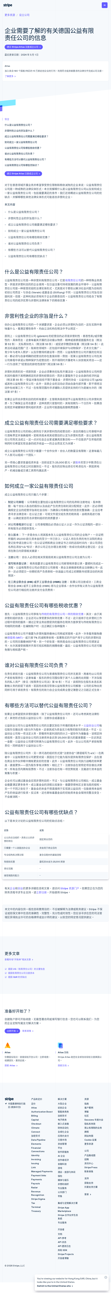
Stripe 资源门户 (69, 888)
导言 (7, 119)
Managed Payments (42, 1171)
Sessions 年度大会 (93, 1119)
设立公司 (24, 15)
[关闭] (105, 1278)
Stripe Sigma (38, 1199)
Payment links (38, 1175)
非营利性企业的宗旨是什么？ (20, 130)
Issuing (35, 1163)
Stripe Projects (66, 1254)
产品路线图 (89, 1155)
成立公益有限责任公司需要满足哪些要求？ (27, 136)
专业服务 (62, 1188)
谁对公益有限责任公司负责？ (20, 153)
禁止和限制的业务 (93, 1127)
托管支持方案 (91, 1186)
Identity (35, 1155)
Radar (34, 1187)
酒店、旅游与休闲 (66, 1172)
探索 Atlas (10, 1065)
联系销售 (26, 1030)
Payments (36, 1179)
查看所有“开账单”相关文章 (18, 959)
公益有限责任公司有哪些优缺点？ (22, 165)
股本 (78, 462)
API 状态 (62, 1242)
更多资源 (10, 15)
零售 (60, 1196)
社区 (86, 1115)
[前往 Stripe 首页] (8, 1099)
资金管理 (62, 1143)
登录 (86, 1194)
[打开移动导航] (105, 5)
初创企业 (62, 1107)
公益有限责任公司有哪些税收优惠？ (23, 147)
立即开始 (11, 1030)
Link (33, 1167)
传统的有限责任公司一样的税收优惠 (62, 614)
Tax (33, 1203)
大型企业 (62, 1103)
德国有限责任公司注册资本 (21, 972)
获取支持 (88, 1182)
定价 (33, 1103)
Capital (35, 1119)
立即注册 (41, 892)
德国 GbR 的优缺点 (17, 976)
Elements (36, 1143)
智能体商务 (63, 1111)
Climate (35, 1127)
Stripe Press (90, 1167)
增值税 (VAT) (15, 637)
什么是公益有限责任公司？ (18, 124)
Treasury (36, 1211)
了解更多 (9, 76)
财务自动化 (63, 1127)
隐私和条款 (89, 1123)
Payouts (35, 1183)
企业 (12, 888)
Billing (34, 1115)
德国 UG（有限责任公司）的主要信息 (26, 968)
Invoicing (36, 1159)
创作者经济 (63, 1159)
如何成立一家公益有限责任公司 (21, 142)
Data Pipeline (38, 1139)
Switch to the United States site (54, 1285)
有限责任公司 (73, 280)
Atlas (34, 1107)
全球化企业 (63, 1131)
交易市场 (62, 1139)
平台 (60, 1147)
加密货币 (35, 1135)
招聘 (86, 1159)
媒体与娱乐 (63, 1180)
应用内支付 (63, 1135)
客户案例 (88, 1107)
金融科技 (62, 1163)
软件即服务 (63, 1151)
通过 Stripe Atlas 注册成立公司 (22, 46)
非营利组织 (63, 1184)
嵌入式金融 (63, 1123)
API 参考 (62, 1238)
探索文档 (62, 1065)
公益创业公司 (91, 725)
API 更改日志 (64, 1246)
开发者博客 (63, 1258)
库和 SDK (62, 1250)
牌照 (86, 1131)
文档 (60, 1234)
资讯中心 (88, 1163)
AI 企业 (61, 1155)
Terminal (36, 1207)
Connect (35, 1131)
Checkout (36, 1123)
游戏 (60, 1167)
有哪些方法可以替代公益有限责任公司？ (25, 159)
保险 (60, 1176)
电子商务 (62, 1119)
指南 (86, 1103)
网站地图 (88, 1135)
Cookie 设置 (90, 1139)
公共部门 (62, 1192)
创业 (20, 888)
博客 (86, 1111)
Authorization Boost (42, 1111)
